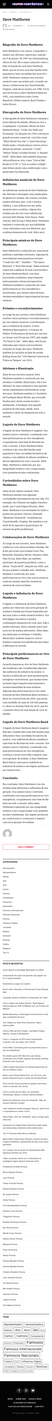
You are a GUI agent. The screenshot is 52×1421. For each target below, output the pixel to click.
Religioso (7, 948)
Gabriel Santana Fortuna (13, 1189)
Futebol (8, 1361)
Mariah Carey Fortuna (12, 1233)
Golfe (17, 1362)
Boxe (43, 1331)
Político (6, 944)
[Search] (48, 4)
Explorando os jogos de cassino (16, 984)
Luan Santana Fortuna (12, 1277)
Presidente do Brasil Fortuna (15, 1167)
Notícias (6, 940)
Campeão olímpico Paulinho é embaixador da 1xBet (25, 997)
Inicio (5, 12)
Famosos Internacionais (13, 910)
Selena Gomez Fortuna (12, 1239)
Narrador (7, 936)
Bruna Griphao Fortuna (12, 1172)
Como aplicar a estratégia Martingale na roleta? (23, 970)
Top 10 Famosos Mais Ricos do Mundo (19, 1133)
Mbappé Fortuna (10, 1244)
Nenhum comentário (37, 26)
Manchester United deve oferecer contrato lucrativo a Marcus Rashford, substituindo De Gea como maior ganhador (26, 1142)
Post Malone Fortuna (12, 1305)
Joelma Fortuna (9, 1300)
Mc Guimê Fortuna (11, 1194)
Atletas (6, 876)
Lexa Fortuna (8, 1178)
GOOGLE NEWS (35, 1399)
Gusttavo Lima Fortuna (12, 1211)
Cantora (6, 893)
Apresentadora (9, 872)
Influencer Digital (10, 923)
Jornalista (7, 927)
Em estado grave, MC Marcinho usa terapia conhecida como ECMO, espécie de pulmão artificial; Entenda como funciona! (26, 1058)
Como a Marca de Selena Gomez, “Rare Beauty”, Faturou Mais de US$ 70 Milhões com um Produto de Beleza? (26, 1006)
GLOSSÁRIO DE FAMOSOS (24, 1403)
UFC (31, 1371)
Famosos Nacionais (11, 914)
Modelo (6, 931)
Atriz (5, 885)
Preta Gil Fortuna (10, 1250)
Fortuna (6, 919)
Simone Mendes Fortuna (13, 1261)
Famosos (35, 1342)
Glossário (13, 12)
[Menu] (4, 4)
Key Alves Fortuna (10, 1227)
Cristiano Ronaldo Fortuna (14, 1272)
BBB (35, 1330)
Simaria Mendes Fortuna (13, 1266)
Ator (4, 881)
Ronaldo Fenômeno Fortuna (14, 1222)
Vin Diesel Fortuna (10, 1283)
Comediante (8, 898)
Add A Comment (26, 847)
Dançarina (7, 902)
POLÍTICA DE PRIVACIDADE (20, 1407)
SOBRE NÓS (21, 1399)
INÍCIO (10, 1399)
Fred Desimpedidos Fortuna (15, 1205)
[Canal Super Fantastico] (27, 4)
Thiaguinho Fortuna (11, 1216)
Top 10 (6, 952)
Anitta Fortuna (9, 1200)
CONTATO (39, 1407)
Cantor (6, 889)
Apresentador (9, 868)
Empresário (8, 906)
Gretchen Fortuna (10, 1294)
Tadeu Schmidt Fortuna (13, 1183)
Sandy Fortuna (9, 1255)
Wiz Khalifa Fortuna (11, 1288)
